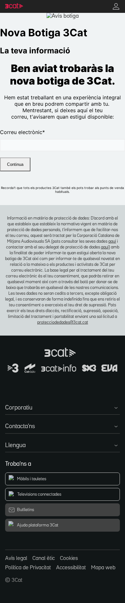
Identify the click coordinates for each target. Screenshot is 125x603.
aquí (112, 241)
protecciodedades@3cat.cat (62, 322)
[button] (62, 407)
